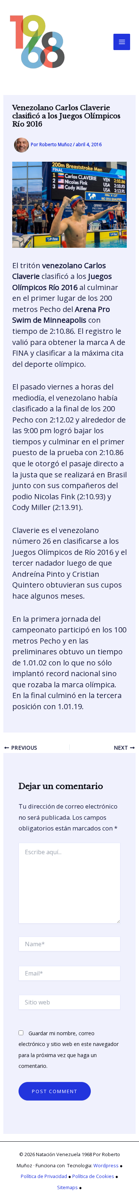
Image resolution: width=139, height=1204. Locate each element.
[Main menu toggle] (121, 42)
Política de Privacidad (44, 1176)
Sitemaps (67, 1187)
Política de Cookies (93, 1176)
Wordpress (106, 1165)
